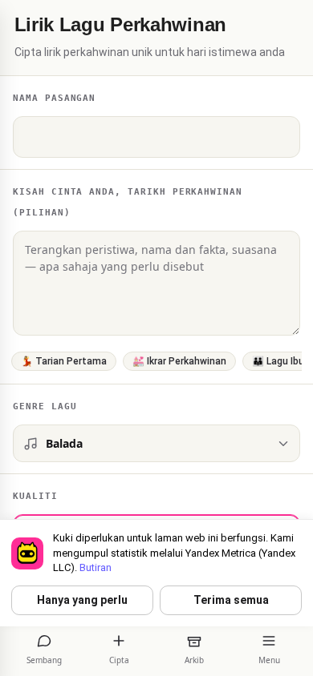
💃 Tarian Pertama (64, 361)
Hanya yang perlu (82, 600)
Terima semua (231, 600)
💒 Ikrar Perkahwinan (179, 361)
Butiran (95, 567)
